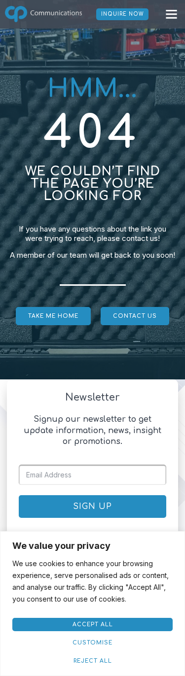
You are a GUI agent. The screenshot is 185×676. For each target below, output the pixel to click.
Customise (92, 643)
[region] (92, 603)
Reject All (93, 661)
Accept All (93, 624)
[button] (171, 14)
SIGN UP (92, 506)
